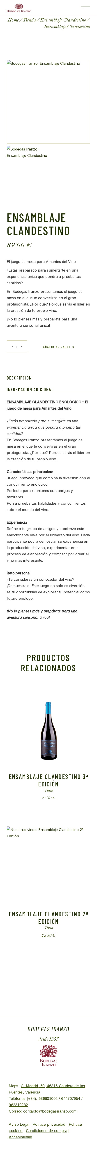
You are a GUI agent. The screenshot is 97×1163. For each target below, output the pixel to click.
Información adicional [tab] (30, 389)
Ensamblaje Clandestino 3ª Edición (48, 780)
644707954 (70, 1098)
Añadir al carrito (59, 347)
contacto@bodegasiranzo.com (49, 1111)
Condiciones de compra (46, 1131)
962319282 (18, 1105)
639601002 (48, 1098)
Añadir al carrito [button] (45, 798)
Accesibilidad (20, 1137)
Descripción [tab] (19, 377)
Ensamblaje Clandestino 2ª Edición (48, 917)
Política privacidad (49, 1124)
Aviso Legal (19, 1124)
